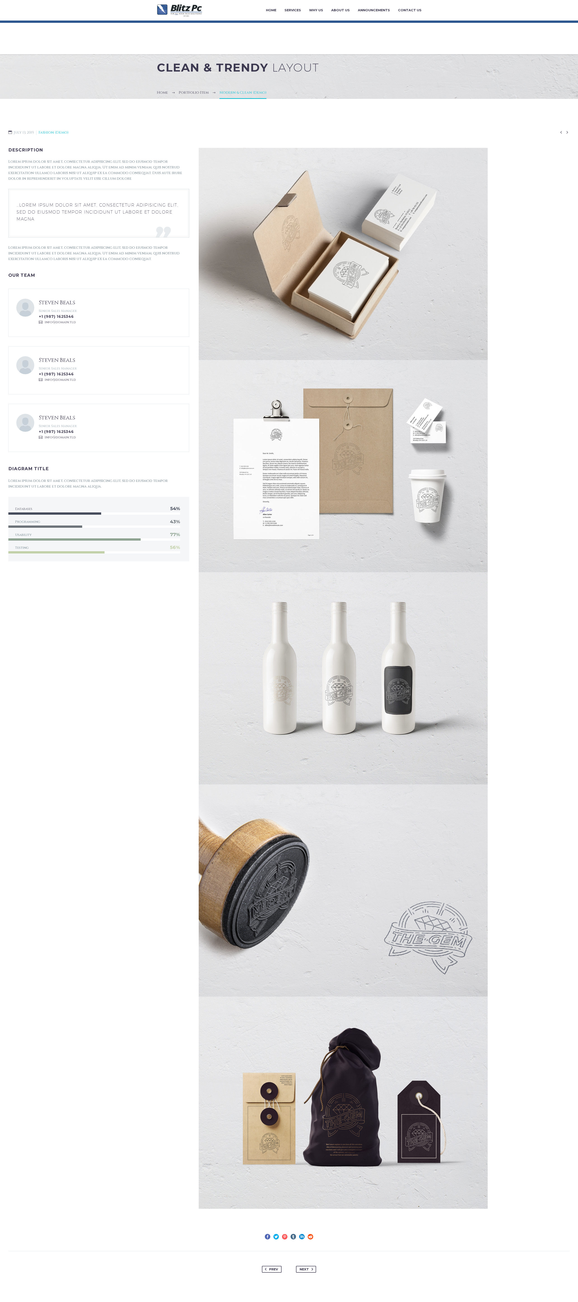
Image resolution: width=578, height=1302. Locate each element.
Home (271, 10)
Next (304, 1269)
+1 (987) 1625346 (56, 316)
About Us (340, 10)
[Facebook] (267, 1236)
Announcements (374, 10)
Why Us (316, 10)
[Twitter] (276, 1236)
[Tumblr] (293, 1236)
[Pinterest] (284, 1236)
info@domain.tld (60, 322)
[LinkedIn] (302, 1236)
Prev (273, 1269)
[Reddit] (310, 1236)
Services (292, 10)
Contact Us (410, 10)
